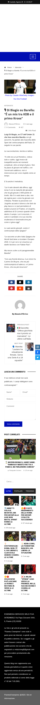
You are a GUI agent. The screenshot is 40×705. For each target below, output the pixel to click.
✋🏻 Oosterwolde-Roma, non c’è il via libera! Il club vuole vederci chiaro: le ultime (11, 550)
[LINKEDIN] (28, 282)
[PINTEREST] (11, 288)
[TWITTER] (20, 282)
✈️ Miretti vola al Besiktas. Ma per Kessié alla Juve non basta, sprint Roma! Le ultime (11, 516)
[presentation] (6, 457)
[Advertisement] (20, 28)
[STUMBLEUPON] (20, 288)
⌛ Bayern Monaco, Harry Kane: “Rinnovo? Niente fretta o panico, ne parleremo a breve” (20, 464)
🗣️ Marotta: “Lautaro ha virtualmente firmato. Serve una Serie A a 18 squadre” (15, 352)
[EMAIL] (28, 288)
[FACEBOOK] (11, 282)
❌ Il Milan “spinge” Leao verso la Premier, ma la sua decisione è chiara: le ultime (28, 583)
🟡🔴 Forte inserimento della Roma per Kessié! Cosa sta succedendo (27, 514)
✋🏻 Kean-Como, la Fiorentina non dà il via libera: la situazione (28, 548)
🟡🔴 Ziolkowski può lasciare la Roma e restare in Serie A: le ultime (10, 583)
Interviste (8, 105)
